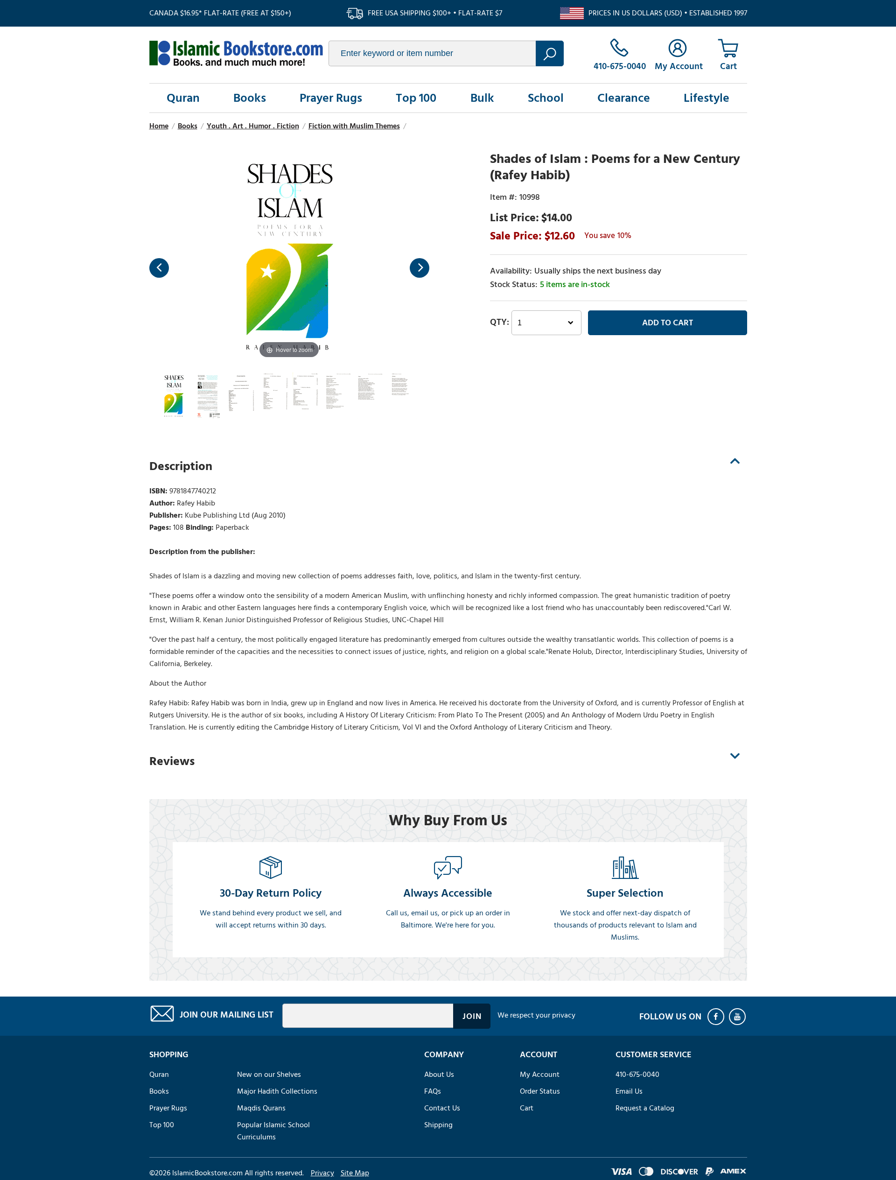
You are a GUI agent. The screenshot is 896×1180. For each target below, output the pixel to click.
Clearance (623, 98)
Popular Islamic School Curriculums (273, 1131)
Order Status (540, 1091)
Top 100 (416, 98)
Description (180, 466)
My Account (540, 1074)
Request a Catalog (645, 1108)
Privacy (322, 1173)
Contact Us (442, 1108)
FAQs (432, 1091)
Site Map (355, 1173)
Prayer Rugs (331, 98)
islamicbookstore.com (236, 53)
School (546, 98)
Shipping (438, 1125)
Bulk (482, 98)
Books (249, 98)
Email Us (629, 1091)
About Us (439, 1074)
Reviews (172, 761)
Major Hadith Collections (277, 1091)
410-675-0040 (637, 1074)
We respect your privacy (536, 1015)
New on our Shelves (269, 1074)
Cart (526, 1108)
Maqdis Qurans (261, 1108)
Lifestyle (706, 98)
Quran (183, 98)
